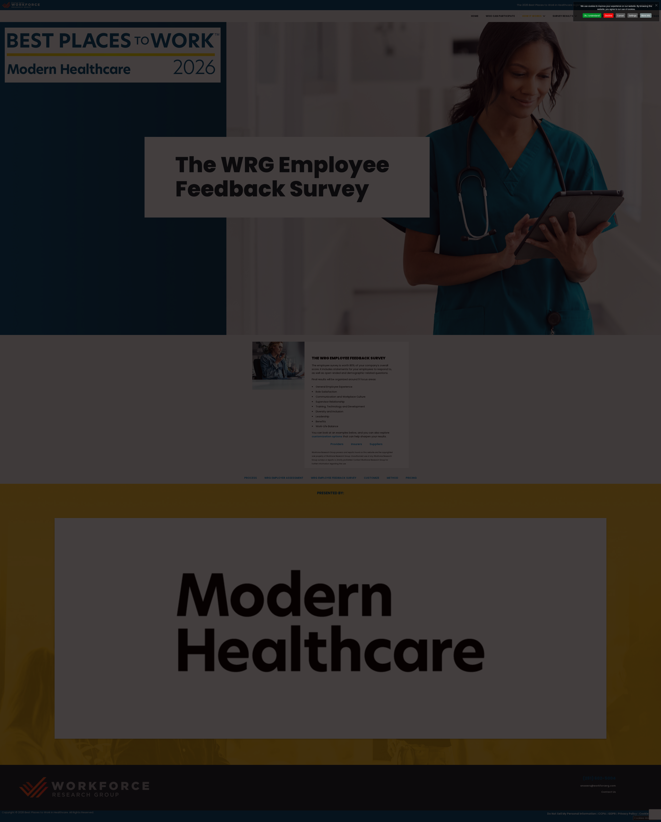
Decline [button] (608, 15)
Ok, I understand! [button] (592, 15)
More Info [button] (645, 15)
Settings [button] (632, 15)
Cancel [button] (620, 15)
